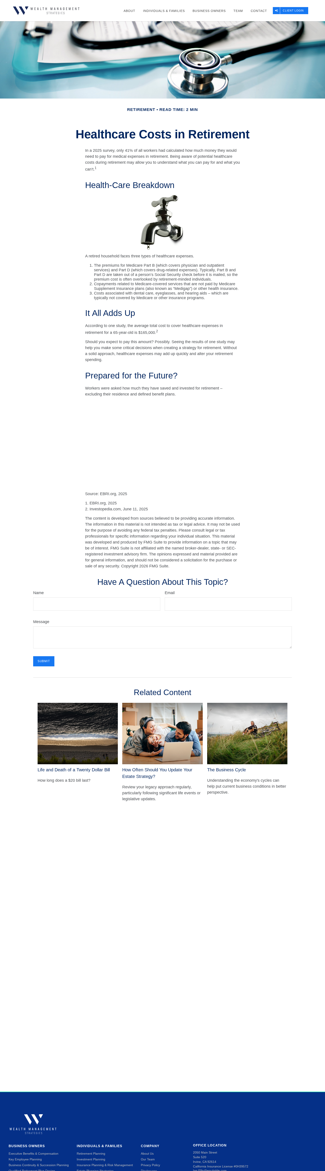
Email (170, 593)
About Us (147, 1153)
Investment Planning (91, 1159)
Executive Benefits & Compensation (33, 1153)
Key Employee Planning (25, 1159)
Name (38, 593)
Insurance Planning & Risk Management (105, 1165)
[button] (129, 10)
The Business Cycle (226, 769)
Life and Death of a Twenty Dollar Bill (74, 769)
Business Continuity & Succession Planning (39, 1165)
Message (41, 622)
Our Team (148, 1159)
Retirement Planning (91, 1153)
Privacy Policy (150, 1165)
